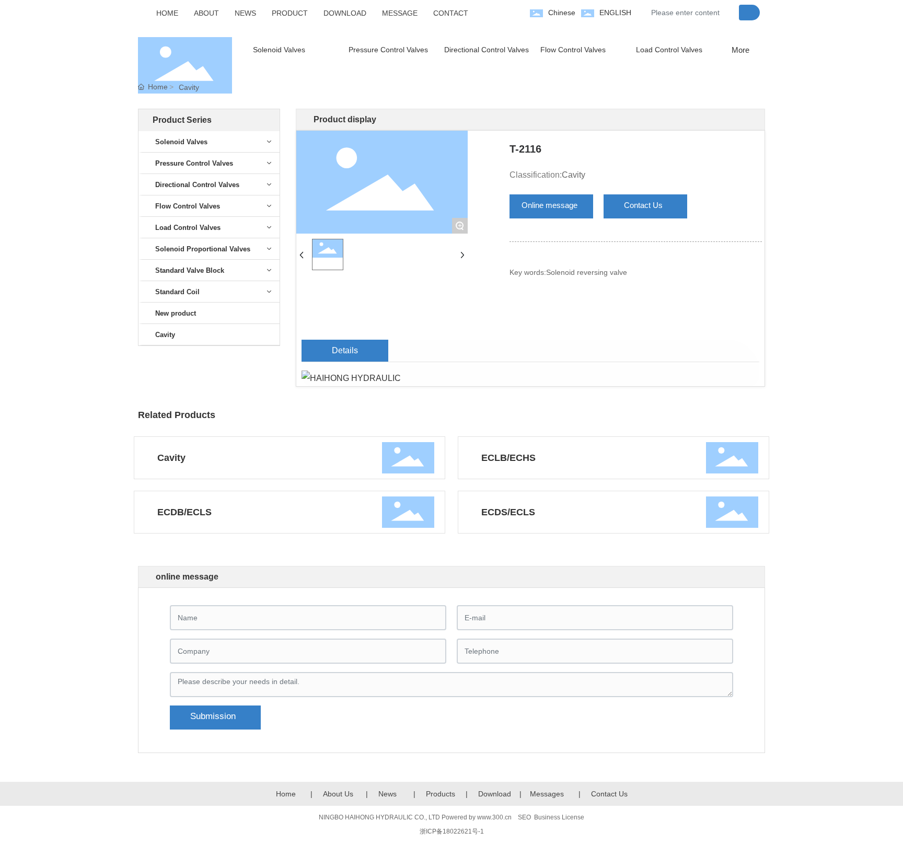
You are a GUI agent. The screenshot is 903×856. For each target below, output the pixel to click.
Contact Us (609, 794)
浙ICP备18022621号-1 (452, 831)
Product (439, 794)
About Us (338, 794)
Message (545, 794)
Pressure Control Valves (388, 49)
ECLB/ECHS (508, 458)
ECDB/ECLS (184, 512)
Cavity (189, 87)
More (740, 49)
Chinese (561, 12)
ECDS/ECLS (508, 512)
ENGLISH (615, 12)
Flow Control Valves (573, 49)
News (387, 794)
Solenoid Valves (279, 49)
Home (286, 794)
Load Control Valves (669, 49)
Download (494, 794)
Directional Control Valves (486, 49)
